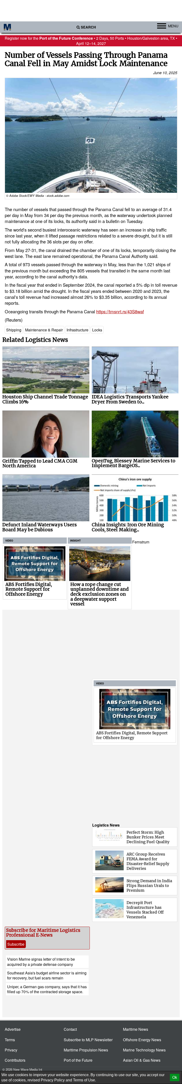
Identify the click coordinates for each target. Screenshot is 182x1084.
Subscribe (15, 944)
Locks (97, 330)
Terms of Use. (84, 1080)
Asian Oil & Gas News (141, 1060)
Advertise (13, 1029)
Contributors (15, 1060)
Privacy (11, 1050)
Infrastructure (77, 330)
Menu (173, 25)
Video (9, 540)
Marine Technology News (144, 1050)
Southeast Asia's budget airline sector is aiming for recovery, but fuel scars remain (46, 975)
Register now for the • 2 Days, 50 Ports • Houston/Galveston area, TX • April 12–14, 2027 (91, 40)
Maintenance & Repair (44, 330)
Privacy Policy (53, 1080)
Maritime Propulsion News (86, 1050)
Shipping (13, 330)
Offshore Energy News (142, 1039)
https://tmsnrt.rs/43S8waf (120, 311)
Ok (174, 1077)
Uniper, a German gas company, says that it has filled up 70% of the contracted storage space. (47, 989)
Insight (75, 540)
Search (88, 27)
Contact (70, 1029)
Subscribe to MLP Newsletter (88, 1039)
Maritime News (135, 1029)
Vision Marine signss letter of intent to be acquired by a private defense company (41, 961)
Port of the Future (78, 1060)
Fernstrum (140, 542)
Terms (10, 1039)
